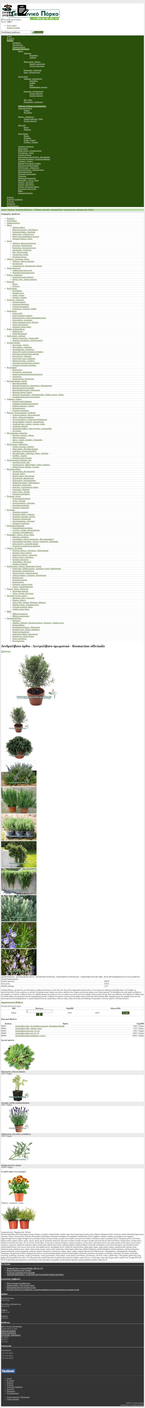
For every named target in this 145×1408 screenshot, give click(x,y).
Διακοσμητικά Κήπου (14, 618)
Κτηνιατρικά (16, 431)
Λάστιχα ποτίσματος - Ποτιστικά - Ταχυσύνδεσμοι (29, 575)
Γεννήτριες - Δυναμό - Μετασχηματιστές (26, 530)
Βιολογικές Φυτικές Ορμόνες (22, 392)
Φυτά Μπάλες (17, 291)
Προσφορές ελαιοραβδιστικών (22, 532)
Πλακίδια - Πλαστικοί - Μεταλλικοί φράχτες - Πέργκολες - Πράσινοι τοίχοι (38, 623)
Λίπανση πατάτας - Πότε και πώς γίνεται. (21, 1285)
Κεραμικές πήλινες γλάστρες (22, 553)
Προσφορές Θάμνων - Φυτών (22, 239)
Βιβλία (9, 612)
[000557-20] (19, 759)
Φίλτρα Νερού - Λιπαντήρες (22, 356)
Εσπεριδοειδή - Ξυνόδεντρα (21, 250)
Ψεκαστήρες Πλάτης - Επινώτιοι (23, 514)
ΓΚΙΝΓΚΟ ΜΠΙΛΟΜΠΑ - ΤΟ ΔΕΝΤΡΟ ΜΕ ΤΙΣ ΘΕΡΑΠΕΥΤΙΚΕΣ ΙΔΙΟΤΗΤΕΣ (35, 1275)
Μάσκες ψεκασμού (18, 438)
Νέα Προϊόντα (12, 221)
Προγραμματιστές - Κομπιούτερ (23, 349)
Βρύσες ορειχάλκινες (19, 639)
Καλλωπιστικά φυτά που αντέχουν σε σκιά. (21, 1288)
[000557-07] (19, 894)
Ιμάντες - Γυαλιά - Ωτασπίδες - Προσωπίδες (27, 440)
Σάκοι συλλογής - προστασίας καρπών (25, 544)
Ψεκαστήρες (11, 510)
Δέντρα (9, 241)
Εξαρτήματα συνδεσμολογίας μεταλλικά (25, 363)
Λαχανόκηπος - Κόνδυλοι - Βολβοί (24, 309)
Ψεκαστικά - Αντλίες (14, 496)
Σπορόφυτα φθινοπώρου (20, 304)
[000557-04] (19, 867)
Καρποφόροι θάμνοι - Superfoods (23, 232)
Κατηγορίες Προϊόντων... (24, 210)
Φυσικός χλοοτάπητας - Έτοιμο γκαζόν (25, 338)
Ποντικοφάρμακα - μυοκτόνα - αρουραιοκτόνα (28, 422)
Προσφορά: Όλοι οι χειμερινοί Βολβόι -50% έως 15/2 (25, 1268)
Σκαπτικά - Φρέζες (18, 474)
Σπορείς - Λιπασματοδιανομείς (22, 587)
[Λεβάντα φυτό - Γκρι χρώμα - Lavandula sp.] (19, 1132)
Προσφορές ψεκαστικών (20, 508)
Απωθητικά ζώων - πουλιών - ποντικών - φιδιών (28, 424)
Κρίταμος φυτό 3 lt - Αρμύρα (11, 1165)
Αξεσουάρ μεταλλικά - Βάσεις (22, 607)
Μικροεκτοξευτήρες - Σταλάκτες (23, 361)
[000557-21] (19, 732)
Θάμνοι (9, 225)
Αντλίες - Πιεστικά (18, 501)
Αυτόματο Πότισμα (13, 343)
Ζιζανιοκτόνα (16, 377)
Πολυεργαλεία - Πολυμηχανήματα (24, 480)
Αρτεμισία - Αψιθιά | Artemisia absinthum (15, 1103)
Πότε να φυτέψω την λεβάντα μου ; (19, 1283)
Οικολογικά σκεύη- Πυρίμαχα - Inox (19, 460)
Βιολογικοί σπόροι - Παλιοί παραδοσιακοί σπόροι (29, 318)
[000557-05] (19, 975)
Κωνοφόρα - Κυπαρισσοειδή (22, 246)
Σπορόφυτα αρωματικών (20, 307)
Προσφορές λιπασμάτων (20, 410)
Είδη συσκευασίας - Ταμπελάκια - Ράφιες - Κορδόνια (30, 453)
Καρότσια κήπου (18, 582)
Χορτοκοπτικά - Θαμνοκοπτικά (23, 478)
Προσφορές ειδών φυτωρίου (22, 458)
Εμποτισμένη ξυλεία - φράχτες (17, 596)
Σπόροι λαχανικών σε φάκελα (22, 316)
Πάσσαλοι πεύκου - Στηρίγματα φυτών (25, 605)
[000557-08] (19, 921)
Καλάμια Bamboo (18, 625)
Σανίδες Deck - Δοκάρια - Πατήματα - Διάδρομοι (29, 602)
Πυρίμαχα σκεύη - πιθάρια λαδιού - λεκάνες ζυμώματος (31, 465)
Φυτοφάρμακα (12, 368)
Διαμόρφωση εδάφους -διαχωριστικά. (25, 634)
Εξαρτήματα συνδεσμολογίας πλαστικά (25, 354)
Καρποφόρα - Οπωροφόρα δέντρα (24, 248)
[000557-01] (19, 813)
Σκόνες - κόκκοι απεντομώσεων (23, 417)
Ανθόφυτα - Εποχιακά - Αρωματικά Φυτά (49, 210)
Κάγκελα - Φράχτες (19, 600)
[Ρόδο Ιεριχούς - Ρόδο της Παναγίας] (19, 1069)
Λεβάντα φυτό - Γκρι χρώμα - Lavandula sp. (16, 1134)
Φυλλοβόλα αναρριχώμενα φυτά (23, 273)
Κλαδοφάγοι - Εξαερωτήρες (21, 485)
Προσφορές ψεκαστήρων (20, 523)
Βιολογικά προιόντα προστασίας (23, 388)
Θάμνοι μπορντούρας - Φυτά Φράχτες (25, 230)
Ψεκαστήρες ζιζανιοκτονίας (21, 519)
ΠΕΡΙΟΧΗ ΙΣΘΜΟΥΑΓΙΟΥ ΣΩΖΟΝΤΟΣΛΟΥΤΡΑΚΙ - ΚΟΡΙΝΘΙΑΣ (11, 1333)
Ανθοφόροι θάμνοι (18, 227)
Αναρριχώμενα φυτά (13, 268)
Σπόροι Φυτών (12, 311)
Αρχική (3, 210)
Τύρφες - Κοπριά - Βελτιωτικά (22, 593)
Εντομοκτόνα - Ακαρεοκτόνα (22, 372)
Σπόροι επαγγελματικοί (20, 325)
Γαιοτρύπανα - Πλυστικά (20, 490)
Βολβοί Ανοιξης (17, 331)
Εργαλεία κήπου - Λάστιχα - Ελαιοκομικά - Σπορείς (24, 566)
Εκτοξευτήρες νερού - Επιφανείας (23, 358)
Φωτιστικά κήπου (18, 641)
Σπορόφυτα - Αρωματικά (15, 300)
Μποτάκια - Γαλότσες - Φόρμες (23, 435)
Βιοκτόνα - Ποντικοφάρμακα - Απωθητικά (21, 413)
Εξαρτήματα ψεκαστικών (20, 505)
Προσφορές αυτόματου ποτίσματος (24, 365)
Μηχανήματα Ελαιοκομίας (15, 526)
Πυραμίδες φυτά (18, 293)
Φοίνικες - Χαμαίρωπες (15, 275)
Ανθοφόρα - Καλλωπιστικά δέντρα (24, 243)
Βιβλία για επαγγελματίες (20, 616)
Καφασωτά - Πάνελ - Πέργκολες (23, 598)
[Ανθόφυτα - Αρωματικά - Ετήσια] (19, 1201)
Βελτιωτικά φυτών (18, 408)
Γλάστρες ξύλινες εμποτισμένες (23, 557)
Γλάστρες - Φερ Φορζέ (14, 548)
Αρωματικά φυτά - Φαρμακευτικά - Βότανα (79, 210)
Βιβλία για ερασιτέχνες (20, 614)
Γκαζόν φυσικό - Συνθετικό (16, 336)
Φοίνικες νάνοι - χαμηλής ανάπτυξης (24, 279)
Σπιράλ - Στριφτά (18, 295)
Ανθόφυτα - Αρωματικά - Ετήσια (18, 259)
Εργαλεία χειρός (17, 578)
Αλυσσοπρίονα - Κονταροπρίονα (23, 471)
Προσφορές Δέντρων (19, 257)
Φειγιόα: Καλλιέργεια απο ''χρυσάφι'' (19, 1270)
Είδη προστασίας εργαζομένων (17, 433)
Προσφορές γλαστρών (19, 564)
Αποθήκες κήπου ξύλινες (20, 609)
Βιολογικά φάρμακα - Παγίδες (17, 381)
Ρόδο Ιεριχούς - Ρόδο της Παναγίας (13, 1072)
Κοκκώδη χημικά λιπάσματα (22, 401)
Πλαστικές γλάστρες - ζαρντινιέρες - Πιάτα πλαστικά (30, 551)
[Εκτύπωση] (5, 651)
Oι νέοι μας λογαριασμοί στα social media (21, 1273)
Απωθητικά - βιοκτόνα (20, 426)
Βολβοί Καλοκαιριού (19, 334)
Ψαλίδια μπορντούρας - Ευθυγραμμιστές (26, 483)
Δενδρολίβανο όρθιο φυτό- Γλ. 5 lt (27, 1033)
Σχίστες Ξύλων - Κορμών (21, 492)
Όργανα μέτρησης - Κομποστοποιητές (25, 573)
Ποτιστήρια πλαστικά (19, 580)
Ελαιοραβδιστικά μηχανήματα (22, 528)
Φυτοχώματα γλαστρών (20, 591)
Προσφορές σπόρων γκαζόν (21, 327)
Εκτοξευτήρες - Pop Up (20, 345)
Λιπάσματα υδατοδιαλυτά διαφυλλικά (25, 404)
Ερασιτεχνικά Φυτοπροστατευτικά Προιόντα (27, 374)
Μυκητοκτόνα (17, 370)
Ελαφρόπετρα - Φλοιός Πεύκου (23, 636)
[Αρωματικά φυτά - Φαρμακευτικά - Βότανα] (19, 1230)
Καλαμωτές (16, 621)
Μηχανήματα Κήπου (14, 469)
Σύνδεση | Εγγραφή (13, 28)
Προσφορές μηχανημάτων (21, 494)
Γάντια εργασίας (17, 442)
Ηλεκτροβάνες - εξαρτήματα (22, 347)
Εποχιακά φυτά (17, 264)
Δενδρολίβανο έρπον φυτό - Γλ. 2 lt (27, 1031)
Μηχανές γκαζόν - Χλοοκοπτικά (23, 476)
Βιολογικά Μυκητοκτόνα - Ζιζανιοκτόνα (26, 390)
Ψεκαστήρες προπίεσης (20, 512)
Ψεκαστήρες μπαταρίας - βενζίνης (23, 517)
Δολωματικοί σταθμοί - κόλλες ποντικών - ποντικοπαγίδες (32, 429)
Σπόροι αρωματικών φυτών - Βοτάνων (25, 322)
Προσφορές (11, 218)
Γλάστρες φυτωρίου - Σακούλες (23, 447)
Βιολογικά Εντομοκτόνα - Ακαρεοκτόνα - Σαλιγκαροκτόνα (32, 386)
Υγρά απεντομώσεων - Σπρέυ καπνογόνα (26, 415)
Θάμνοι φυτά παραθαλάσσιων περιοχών (25, 236)
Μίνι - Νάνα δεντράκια (20, 252)
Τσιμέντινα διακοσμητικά (20, 632)
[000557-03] (19, 948)
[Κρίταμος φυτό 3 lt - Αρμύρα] (19, 1163)
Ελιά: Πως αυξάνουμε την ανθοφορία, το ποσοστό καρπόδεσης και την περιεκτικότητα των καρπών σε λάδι (43, 1290)
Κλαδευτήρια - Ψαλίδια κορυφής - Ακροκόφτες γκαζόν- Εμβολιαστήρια (36, 569)
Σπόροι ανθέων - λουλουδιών (22, 320)
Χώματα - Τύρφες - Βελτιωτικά (17, 589)
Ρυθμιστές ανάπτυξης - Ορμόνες (23, 406)
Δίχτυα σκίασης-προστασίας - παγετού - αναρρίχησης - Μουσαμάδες (35, 541)
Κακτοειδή (10, 282)
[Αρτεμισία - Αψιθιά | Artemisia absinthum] (19, 1101)
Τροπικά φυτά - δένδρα (20, 255)
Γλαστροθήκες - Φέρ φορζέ (21, 562)
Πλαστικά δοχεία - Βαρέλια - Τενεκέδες (25, 467)
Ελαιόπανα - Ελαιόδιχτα (20, 537)
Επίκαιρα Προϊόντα (13, 223)
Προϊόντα (11, 210)
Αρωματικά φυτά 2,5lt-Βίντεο (12, 1002)
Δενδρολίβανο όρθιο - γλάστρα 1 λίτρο (28, 1028)
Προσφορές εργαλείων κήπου (22, 584)
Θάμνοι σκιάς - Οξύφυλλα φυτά (23, 234)
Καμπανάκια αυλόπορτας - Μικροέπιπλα (26, 627)
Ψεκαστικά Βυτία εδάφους (21, 499)
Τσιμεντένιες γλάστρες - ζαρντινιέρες (24, 555)
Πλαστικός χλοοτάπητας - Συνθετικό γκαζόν (27, 340)
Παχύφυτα (16, 286)
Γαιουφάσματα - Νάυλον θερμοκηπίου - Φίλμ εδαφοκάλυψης (33, 539)
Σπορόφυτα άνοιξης (19, 302)
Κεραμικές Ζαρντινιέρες (20, 560)
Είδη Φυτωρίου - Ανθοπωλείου (17, 444)
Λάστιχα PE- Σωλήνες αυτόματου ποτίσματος (27, 352)
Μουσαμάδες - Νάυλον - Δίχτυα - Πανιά (20, 535)
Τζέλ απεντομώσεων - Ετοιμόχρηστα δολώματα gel (29, 419)
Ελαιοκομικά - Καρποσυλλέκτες (23, 571)
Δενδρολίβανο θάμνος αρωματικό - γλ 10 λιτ (30, 1036)
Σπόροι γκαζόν (17, 313)
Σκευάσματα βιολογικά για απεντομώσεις (26, 397)
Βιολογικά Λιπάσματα (19, 383)
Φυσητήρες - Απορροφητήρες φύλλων (25, 487)
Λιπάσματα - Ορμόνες (14, 399)
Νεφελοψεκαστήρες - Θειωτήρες (23, 503)
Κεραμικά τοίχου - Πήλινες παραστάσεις (26, 630)
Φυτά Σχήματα (12, 288)
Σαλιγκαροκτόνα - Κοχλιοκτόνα (23, 379)
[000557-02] (19, 840)
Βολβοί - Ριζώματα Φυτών (16, 329)
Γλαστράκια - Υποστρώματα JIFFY (24, 451)
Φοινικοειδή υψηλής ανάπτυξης (23, 277)
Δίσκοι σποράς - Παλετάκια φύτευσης (25, 449)
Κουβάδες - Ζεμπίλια (19, 456)
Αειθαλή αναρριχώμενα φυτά (22, 270)
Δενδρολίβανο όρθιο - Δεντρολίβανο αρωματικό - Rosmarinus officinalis (39, 1026)
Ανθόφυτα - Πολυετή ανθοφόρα (23, 261)
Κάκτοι (14, 284)
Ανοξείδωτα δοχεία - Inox (21, 462)
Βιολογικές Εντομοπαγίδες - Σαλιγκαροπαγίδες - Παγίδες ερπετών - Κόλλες (38, 395)
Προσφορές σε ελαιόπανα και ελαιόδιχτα (26, 546)
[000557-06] (19, 786)
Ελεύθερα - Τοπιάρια (19, 297)
